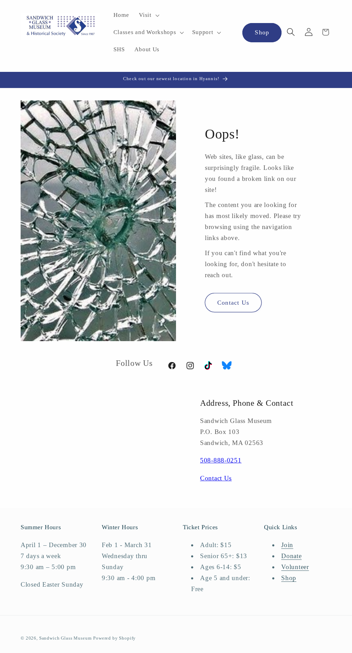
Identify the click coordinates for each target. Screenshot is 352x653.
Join (287, 544)
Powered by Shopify (114, 638)
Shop (262, 32)
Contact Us (233, 302)
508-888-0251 (221, 460)
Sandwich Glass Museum (65, 638)
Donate (291, 555)
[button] (148, 15)
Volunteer (295, 566)
